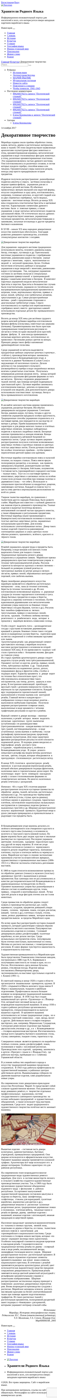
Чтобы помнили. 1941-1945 (26, 88)
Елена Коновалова (22, 123)
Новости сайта (20, 83)
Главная (11, 33)
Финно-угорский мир (18, 49)
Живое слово (13, 54)
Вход (16, 2)
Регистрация (7, 2)
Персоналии (13, 51)
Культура (11, 41)
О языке (11, 43)
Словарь (11, 35)
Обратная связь (15, 1385)
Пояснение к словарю (24, 86)
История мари (20, 72)
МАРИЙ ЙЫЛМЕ (22, 78)
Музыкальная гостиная (24, 80)
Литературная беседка (24, 75)
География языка (15, 46)
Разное (10, 57)
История (11, 38)
